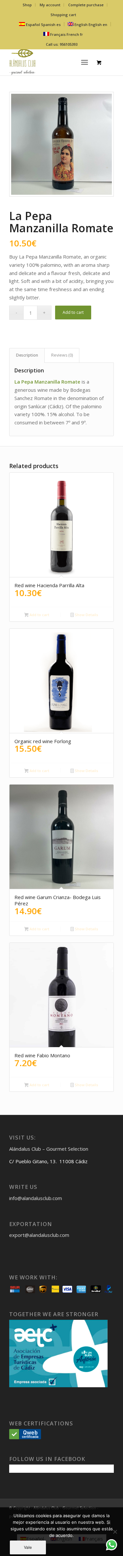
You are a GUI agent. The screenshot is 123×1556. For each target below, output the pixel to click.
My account (50, 4)
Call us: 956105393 (61, 44)
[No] (115, 1531)
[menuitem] (27, 5)
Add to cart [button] (39, 614)
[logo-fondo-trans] (51, 62)
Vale (28, 1547)
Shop (27, 4)
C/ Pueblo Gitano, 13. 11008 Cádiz (48, 1161)
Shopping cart (63, 14)
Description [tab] (27, 355)
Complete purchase (86, 4)
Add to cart (73, 312)
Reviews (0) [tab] (62, 355)
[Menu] (84, 62)
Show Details (86, 614)
